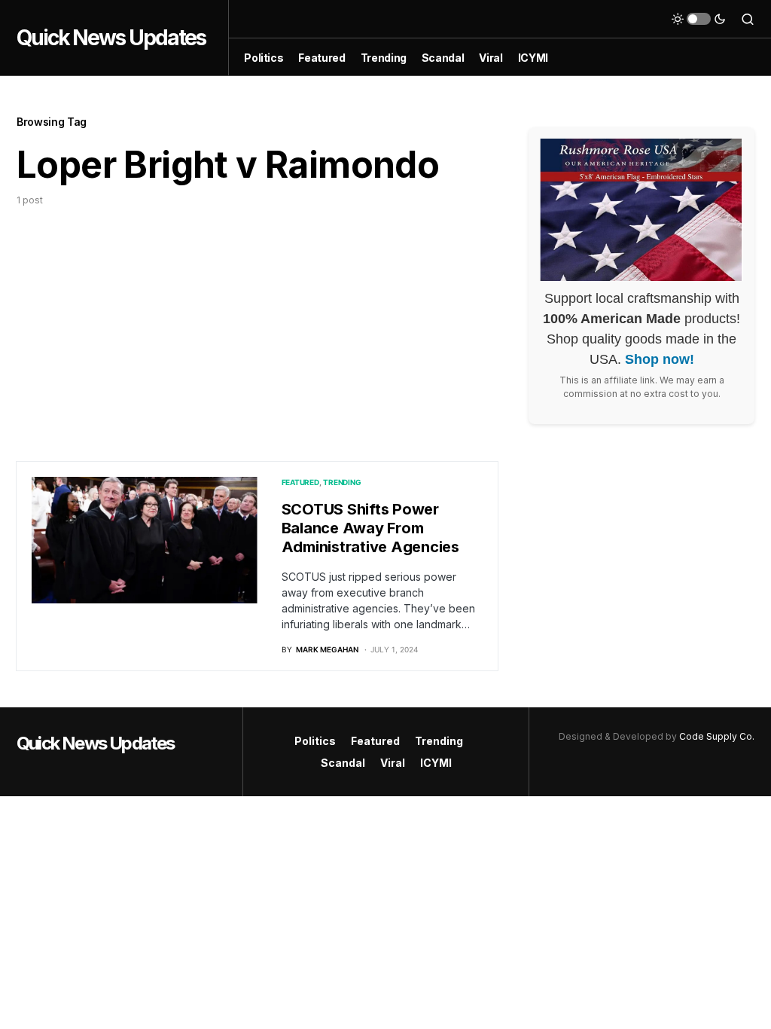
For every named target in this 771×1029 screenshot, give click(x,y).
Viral (392, 762)
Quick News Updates (111, 37)
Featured (300, 482)
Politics (315, 740)
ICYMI (436, 762)
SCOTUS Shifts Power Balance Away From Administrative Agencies (370, 528)
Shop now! (659, 359)
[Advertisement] (257, 320)
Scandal (343, 762)
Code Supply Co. (716, 736)
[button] (699, 19)
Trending (342, 482)
